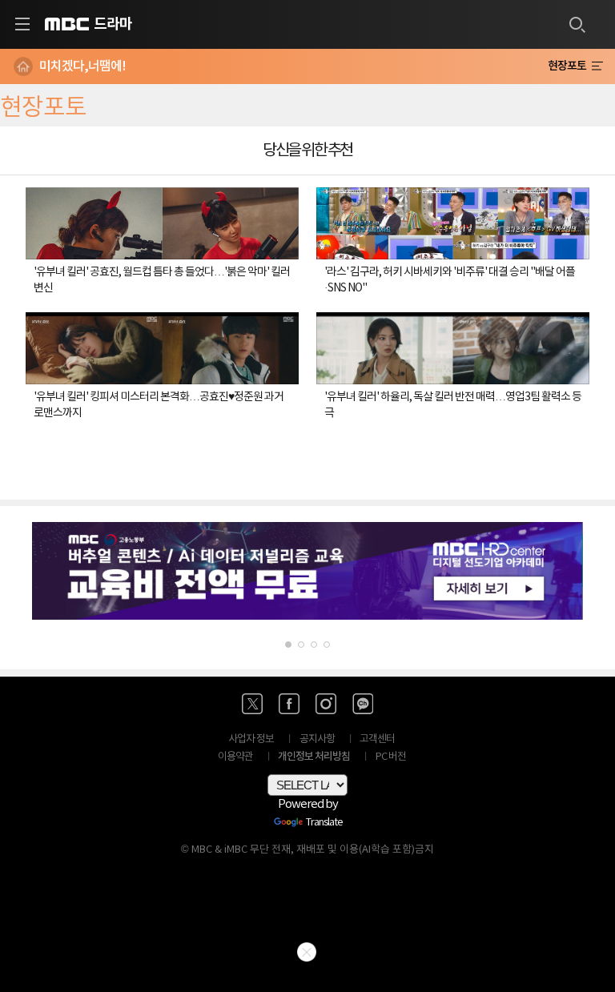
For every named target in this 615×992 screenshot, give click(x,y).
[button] (288, 644)
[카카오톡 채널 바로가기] (362, 703)
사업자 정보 (251, 739)
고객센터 (377, 739)
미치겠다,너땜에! (82, 66)
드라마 (113, 24)
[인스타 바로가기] (326, 703)
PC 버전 (391, 757)
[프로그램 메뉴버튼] (597, 66)
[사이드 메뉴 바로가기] (22, 24)
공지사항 (317, 739)
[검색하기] (576, 24)
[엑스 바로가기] (252, 703)
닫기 (306, 952)
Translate (324, 823)
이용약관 (235, 757)
